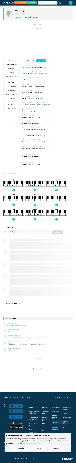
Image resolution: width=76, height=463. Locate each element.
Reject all (38, 448)
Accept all (20, 448)
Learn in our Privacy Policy (32, 443)
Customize (56, 448)
